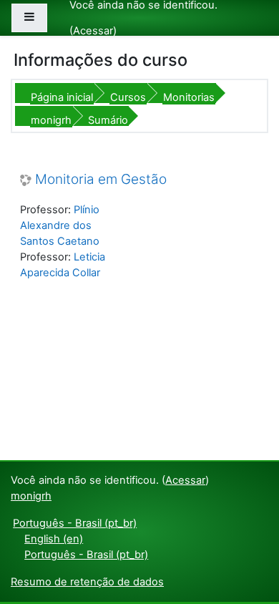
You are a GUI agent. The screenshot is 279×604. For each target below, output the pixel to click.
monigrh (51, 120)
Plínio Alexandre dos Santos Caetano (59, 225)
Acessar (93, 30)
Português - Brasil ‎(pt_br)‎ (75, 523)
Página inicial (62, 97)
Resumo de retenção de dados (87, 581)
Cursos (128, 97)
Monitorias (189, 97)
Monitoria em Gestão (101, 179)
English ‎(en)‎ (53, 538)
